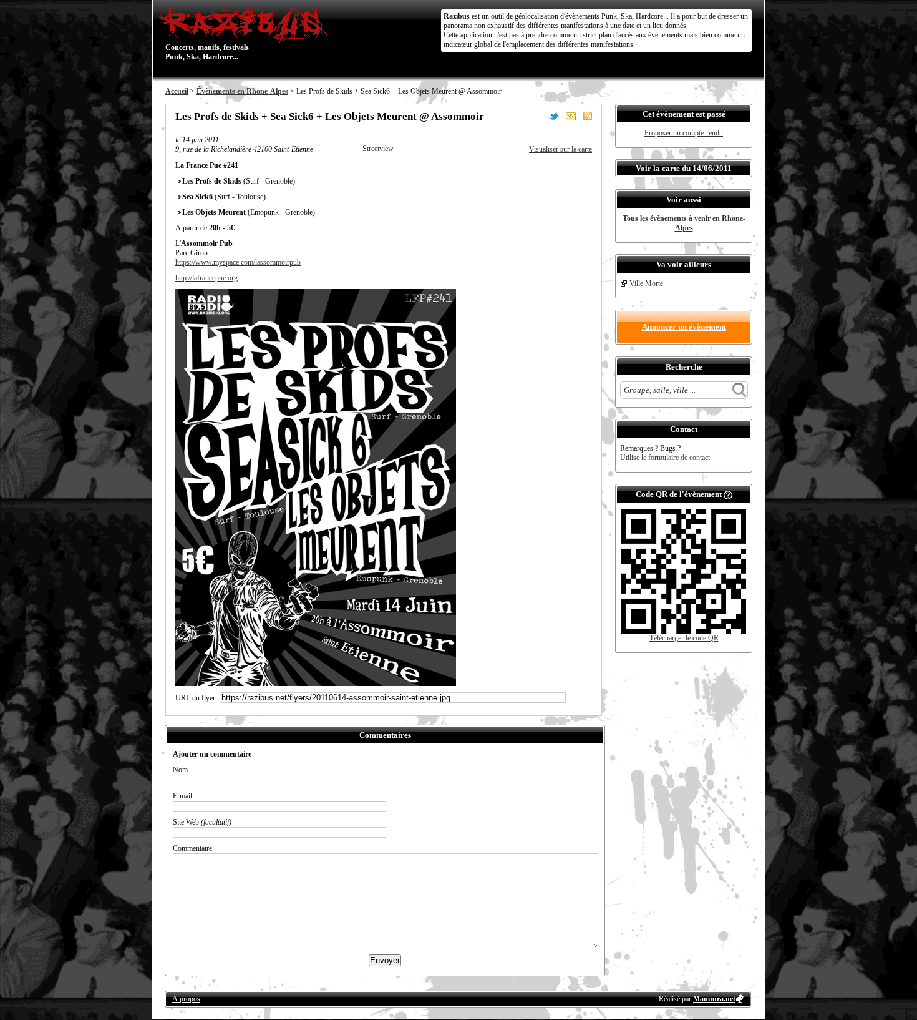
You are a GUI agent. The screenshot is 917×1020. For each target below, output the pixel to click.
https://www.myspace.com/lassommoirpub (238, 262)
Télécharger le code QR (684, 638)
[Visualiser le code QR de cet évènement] (683, 631)
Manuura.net (714, 998)
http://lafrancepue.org (206, 277)
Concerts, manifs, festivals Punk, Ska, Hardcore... (207, 33)
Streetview (378, 148)
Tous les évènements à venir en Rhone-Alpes (684, 223)
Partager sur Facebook (537, 116)
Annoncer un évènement (684, 326)
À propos (186, 998)
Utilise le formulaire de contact (665, 457)
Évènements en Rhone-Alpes (242, 91)
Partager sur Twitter (554, 116)
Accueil (176, 91)
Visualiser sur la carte (560, 149)
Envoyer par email (571, 116)
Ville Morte (646, 283)
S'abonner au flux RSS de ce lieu (588, 116)
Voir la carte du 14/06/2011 (684, 168)
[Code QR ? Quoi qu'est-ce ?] (728, 494)
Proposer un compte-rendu (683, 133)
